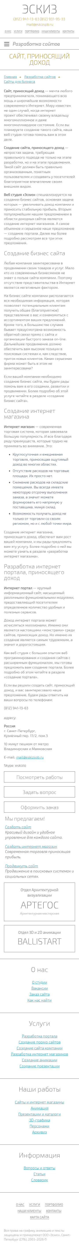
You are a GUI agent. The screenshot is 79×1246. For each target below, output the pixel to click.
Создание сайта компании (40, 1048)
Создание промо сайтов (40, 1042)
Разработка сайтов (40, 76)
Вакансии (39, 988)
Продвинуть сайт (21, 866)
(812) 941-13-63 (26, 19)
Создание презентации (40, 1066)
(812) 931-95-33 (52, 19)
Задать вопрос (39, 792)
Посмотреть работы (39, 777)
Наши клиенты (51, 31)
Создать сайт (18, 827)
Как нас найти (39, 1000)
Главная (10, 76)
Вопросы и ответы (39, 1168)
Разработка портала (39, 1036)
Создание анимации (39, 1060)
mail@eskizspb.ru (39, 24)
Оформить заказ (40, 807)
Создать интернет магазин (31, 846)
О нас (8, 31)
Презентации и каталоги (39, 1114)
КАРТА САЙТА (39, 1217)
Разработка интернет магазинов (39, 1054)
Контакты (68, 31)
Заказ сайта (39, 994)
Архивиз (39, 1132)
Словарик (39, 1180)
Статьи (39, 1174)
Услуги (18, 31)
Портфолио (32, 31)
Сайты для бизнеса (19, 81)
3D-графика (39, 1120)
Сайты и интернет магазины (39, 1102)
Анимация (39, 1108)
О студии (39, 982)
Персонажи (39, 1126)
